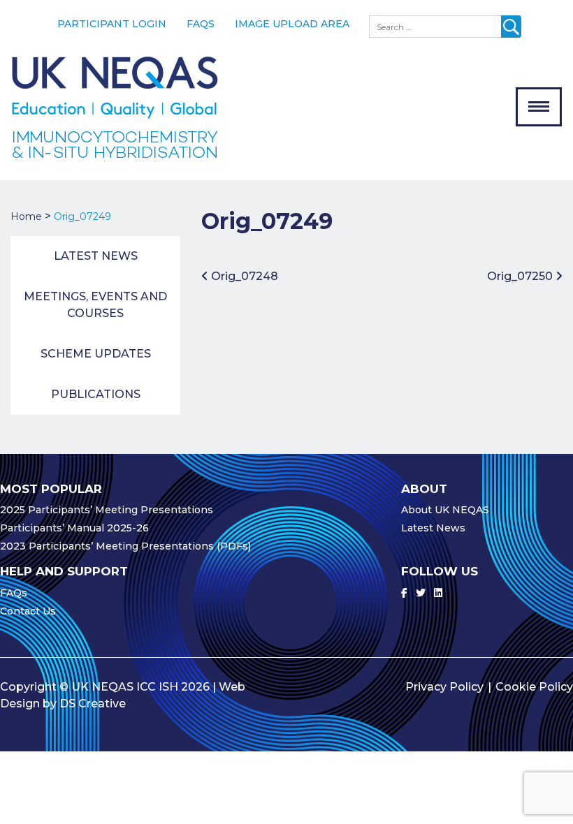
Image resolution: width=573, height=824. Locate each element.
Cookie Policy (534, 686)
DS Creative (92, 703)
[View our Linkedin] (438, 593)
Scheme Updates (96, 353)
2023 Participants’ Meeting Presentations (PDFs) (125, 546)
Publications (95, 394)
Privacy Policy (444, 686)
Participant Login (111, 23)
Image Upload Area (292, 23)
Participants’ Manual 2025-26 (74, 528)
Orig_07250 (521, 276)
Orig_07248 (243, 276)
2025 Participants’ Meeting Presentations (106, 509)
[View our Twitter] (421, 593)
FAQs (201, 23)
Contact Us (28, 611)
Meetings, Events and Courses (95, 305)
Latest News (96, 256)
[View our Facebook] (404, 593)
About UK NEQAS (445, 509)
